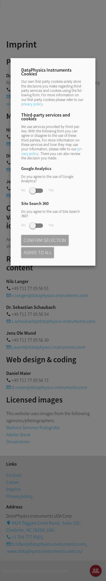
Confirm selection (45, 240)
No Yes (37, 190)
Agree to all (38, 252)
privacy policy (32, 104)
